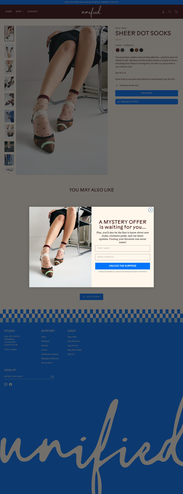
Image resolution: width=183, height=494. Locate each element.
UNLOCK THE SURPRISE (122, 266)
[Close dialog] (150, 210)
